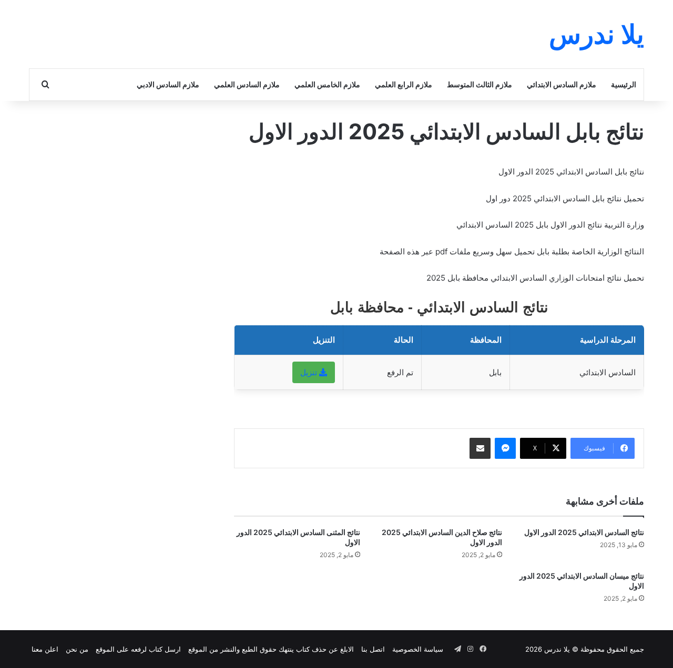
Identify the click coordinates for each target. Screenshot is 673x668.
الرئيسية (623, 84)
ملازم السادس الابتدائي (561, 84)
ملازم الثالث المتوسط (479, 84)
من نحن (77, 649)
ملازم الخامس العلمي (327, 84)
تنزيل (309, 372)
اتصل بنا (373, 649)
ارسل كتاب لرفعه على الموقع (138, 649)
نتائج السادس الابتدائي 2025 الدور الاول (584, 532)
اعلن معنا (45, 649)
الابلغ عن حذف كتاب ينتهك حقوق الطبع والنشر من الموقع (271, 649)
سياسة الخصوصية (417, 649)
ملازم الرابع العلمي (403, 84)
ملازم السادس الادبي (168, 84)
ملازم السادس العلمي (247, 84)
